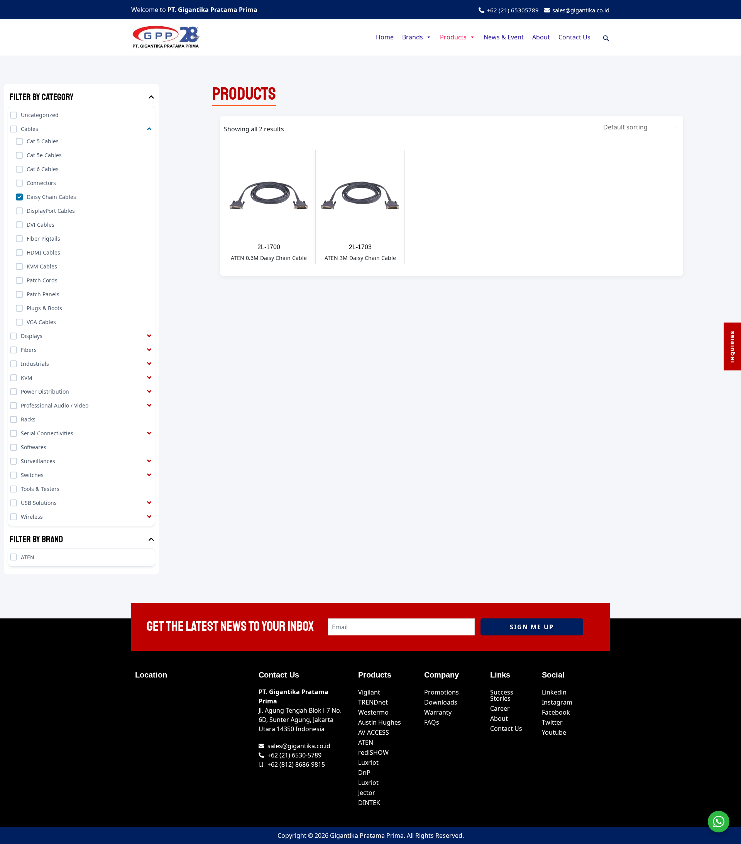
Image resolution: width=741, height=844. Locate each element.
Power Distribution (45, 391)
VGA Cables (41, 322)
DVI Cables (40, 224)
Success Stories (501, 695)
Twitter (552, 722)
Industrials (35, 363)
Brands (412, 37)
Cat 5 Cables (43, 141)
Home (385, 37)
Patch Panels (43, 294)
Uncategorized (40, 115)
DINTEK (369, 802)
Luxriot (368, 762)
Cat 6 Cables (43, 169)
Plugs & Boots (44, 308)
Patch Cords (42, 280)
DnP (364, 772)
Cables (29, 128)
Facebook (556, 712)
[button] (606, 37)
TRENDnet (373, 702)
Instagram (557, 702)
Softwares (33, 447)
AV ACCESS (373, 732)
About (541, 37)
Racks (28, 419)
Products (453, 37)
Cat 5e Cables (44, 155)
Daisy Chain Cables (51, 196)
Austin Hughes (379, 722)
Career (500, 708)
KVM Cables (42, 266)
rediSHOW (373, 752)
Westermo (373, 712)
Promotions (441, 692)
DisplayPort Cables (51, 210)
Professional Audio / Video (54, 405)
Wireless (32, 516)
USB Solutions (39, 502)
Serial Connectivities (47, 433)
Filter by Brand (36, 539)
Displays (31, 336)
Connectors (41, 183)
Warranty (438, 712)
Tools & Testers (40, 488)
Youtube (554, 732)
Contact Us (574, 37)
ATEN (27, 556)
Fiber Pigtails (43, 238)
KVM (26, 377)
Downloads (440, 702)
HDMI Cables (43, 252)
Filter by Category (42, 97)
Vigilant (369, 692)
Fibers (29, 349)
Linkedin (554, 692)
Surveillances (38, 461)
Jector (366, 792)
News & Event (504, 37)
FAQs (431, 722)
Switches (32, 475)
